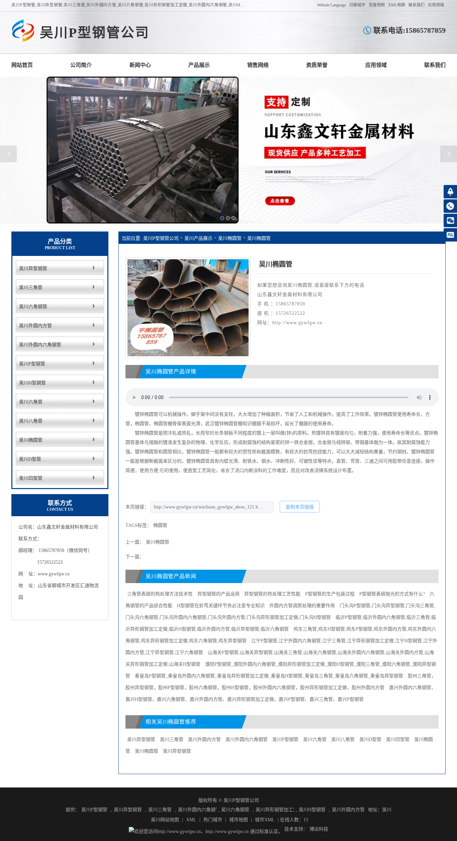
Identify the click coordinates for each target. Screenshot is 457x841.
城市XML (265, 819)
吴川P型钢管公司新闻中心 (140, 65)
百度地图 (377, 5)
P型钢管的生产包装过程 (330, 593)
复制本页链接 (300, 506)
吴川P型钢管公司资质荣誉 (317, 65)
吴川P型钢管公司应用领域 (376, 65)
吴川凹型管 (397, 739)
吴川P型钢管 (285, 739)
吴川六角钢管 (235, 809)
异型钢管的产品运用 (218, 593)
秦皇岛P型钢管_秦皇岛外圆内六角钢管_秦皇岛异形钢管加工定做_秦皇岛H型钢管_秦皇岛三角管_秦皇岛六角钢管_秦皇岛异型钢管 (269, 675)
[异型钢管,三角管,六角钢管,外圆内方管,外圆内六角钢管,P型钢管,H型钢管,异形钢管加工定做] (23, 31)
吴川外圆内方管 (204, 739)
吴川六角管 (315, 739)
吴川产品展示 (198, 238)
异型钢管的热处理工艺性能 (272, 593)
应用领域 (436, 5)
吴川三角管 (171, 739)
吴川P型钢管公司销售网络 (258, 65)
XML (191, 819)
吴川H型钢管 (312, 809)
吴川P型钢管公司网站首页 (22, 65)
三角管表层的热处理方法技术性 (160, 593)
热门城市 (212, 819)
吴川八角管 (343, 739)
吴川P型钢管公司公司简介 (81, 65)
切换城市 (357, 5)
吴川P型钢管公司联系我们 (435, 65)
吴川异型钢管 (141, 739)
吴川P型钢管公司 (161, 238)
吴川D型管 (370, 739)
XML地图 (396, 5)
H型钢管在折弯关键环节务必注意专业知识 (221, 605)
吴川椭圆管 (230, 238)
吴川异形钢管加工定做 (275, 809)
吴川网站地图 (165, 819)
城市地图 (238, 819)
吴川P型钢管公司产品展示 (199, 65)
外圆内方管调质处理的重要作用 (302, 605)
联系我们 (416, 5)
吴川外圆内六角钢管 (246, 739)
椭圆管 (160, 525)
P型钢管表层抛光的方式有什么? (392, 593)
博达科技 (318, 829)
